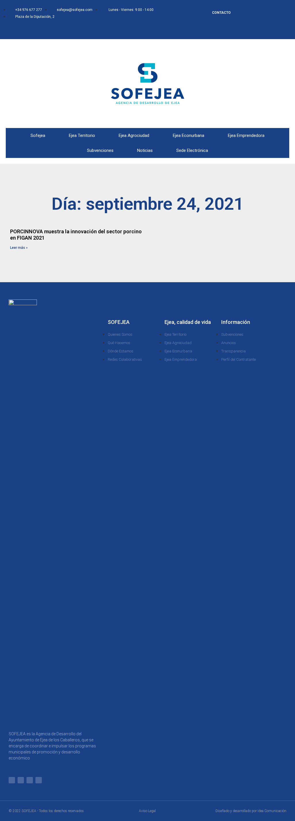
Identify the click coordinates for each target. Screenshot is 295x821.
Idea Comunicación (272, 811)
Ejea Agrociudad (134, 135)
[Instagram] (66, 29)
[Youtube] (76, 29)
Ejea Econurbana (188, 135)
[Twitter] (57, 29)
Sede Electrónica (192, 150)
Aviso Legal (147, 811)
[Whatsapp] (38, 29)
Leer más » (19, 248)
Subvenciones (100, 150)
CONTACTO (221, 13)
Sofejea (38, 135)
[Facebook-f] (47, 29)
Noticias (145, 150)
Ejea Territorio (82, 135)
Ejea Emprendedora (246, 135)
